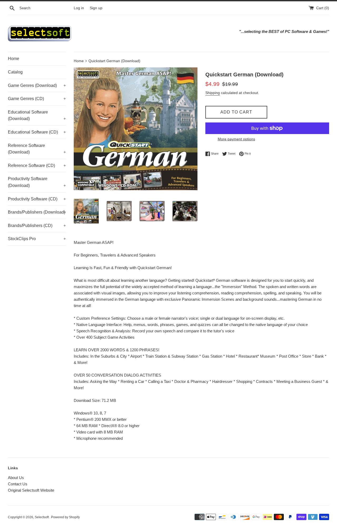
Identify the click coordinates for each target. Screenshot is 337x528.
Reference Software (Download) (37, 149)
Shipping (212, 93)
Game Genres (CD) (37, 98)
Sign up (96, 8)
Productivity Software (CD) (37, 199)
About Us (16, 477)
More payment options (236, 139)
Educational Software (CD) (37, 132)
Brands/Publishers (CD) (37, 225)
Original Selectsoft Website (31, 490)
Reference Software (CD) (37, 165)
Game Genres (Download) (37, 85)
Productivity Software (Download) (37, 182)
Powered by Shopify (65, 517)
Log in (79, 8)
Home (13, 58)
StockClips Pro (37, 238)
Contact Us (17, 484)
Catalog (15, 72)
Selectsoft (42, 517)
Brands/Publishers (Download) (37, 212)
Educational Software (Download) (37, 115)
